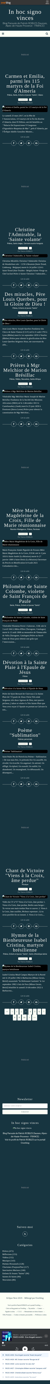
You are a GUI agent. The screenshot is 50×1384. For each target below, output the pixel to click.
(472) (8, 1251)
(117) (15, 1267)
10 (24, 1017)
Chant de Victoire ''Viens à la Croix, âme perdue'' (25, 875)
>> (34, 1017)
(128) (13, 1264)
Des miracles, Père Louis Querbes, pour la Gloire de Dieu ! (25, 299)
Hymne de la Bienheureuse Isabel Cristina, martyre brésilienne (25, 942)
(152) (8, 1257)
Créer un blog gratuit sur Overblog (16, 1308)
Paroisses (36, 529)
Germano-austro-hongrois (33, 243)
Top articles (31, 1308)
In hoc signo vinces (25, 14)
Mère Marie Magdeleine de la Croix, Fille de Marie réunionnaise (25, 518)
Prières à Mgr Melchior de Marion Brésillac (25, 370)
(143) (8, 1261)
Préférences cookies (41, 1315)
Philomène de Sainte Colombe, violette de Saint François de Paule (25, 594)
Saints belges (18, 243)
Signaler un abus (10, 1311)
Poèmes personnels (25, 739)
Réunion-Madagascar (18, 529)
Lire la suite (25, 137)
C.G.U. (20, 1311)
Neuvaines (25, 379)
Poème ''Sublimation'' (25, 732)
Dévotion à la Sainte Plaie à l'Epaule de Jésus (25, 667)
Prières (9, 95)
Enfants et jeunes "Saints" (27, 95)
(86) (9, 1280)
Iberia (15, 95)
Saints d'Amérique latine (38, 954)
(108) (13, 1270)
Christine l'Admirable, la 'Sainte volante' (25, 234)
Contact (40, 1308)
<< (7, 1011)
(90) (15, 1273)
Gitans (40, 95)
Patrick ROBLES (26, 1140)
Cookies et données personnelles (23, 1315)
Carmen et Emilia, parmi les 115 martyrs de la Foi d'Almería (25, 83)
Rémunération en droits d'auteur (34, 1311)
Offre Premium (7, 1315)
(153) (9, 1254)
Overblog (39, 1298)
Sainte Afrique (35, 379)
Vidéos (17, 379)
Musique (25, 884)
